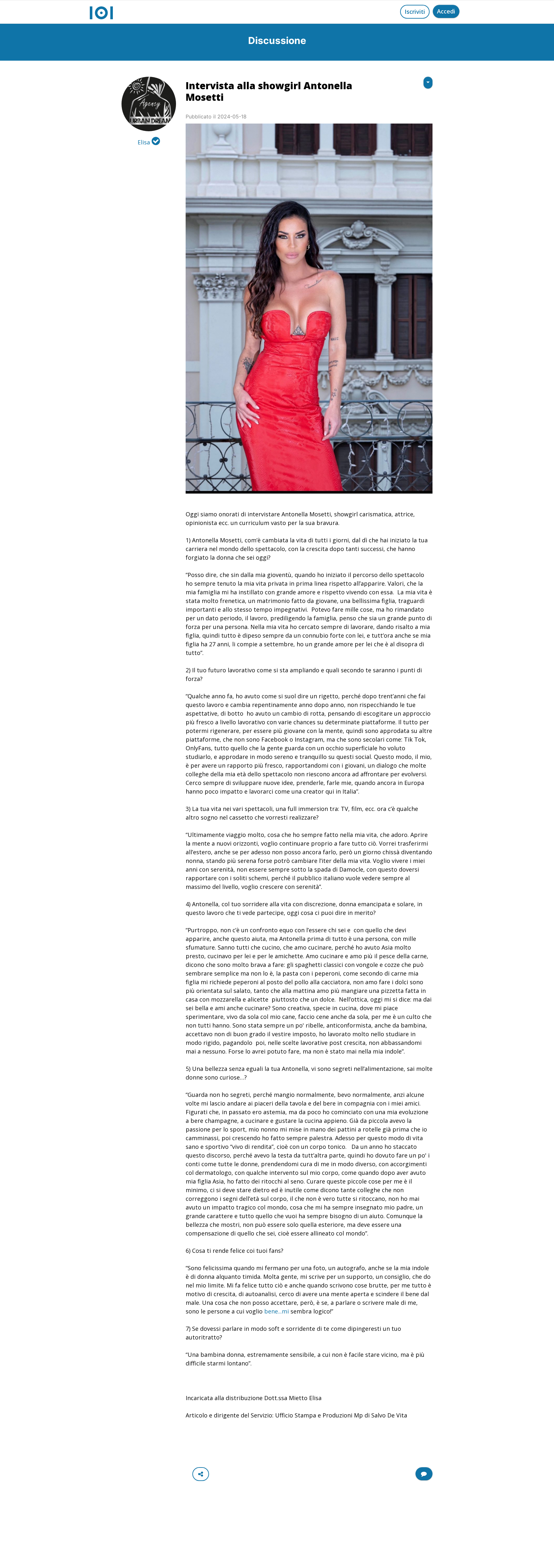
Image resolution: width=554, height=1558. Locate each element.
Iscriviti (415, 11)
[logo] (101, 12)
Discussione (277, 40)
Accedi (446, 11)
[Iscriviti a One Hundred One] (424, 1473)
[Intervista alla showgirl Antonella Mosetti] (309, 309)
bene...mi (276, 1311)
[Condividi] (200, 1474)
